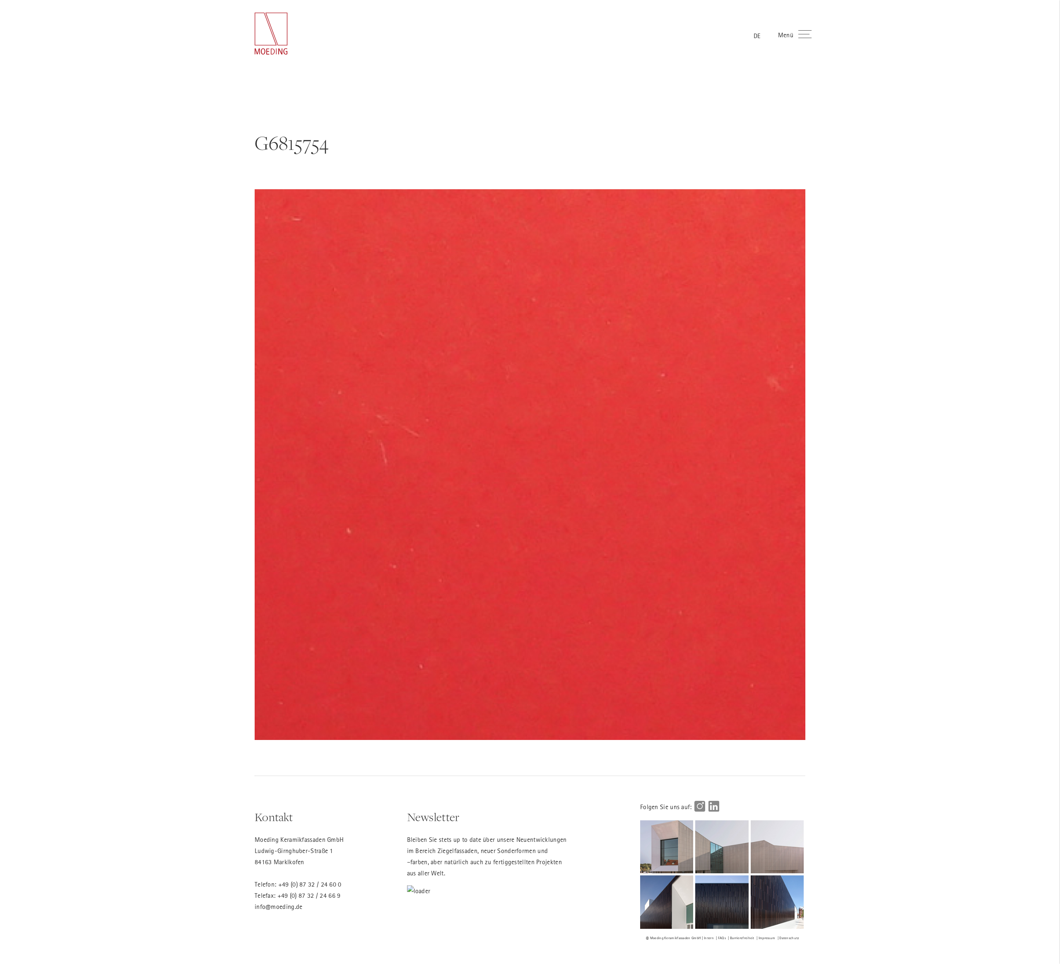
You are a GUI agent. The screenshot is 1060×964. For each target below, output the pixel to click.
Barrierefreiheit (742, 937)
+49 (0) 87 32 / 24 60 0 (310, 884)
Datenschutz (789, 937)
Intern (709, 937)
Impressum (767, 937)
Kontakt (274, 817)
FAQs (722, 937)
